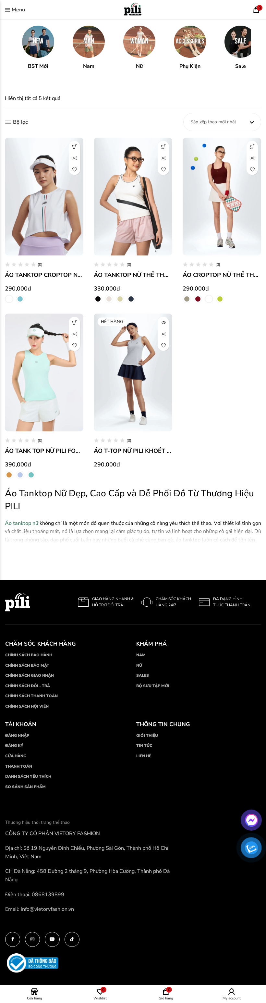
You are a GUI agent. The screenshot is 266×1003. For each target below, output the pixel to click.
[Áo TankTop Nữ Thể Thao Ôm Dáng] (133, 196)
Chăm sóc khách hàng (40, 644)
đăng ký (14, 745)
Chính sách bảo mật (27, 665)
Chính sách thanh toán (31, 696)
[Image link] (17, 601)
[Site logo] (133, 9)
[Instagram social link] (32, 939)
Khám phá (151, 644)
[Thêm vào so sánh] (74, 158)
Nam (141, 655)
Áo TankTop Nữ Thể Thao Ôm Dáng (148, 275)
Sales (142, 675)
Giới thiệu (147, 735)
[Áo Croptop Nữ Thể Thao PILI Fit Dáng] (222, 196)
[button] (38, 48)
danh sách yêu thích (28, 776)
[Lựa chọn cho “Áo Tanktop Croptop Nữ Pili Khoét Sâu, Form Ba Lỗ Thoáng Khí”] (74, 146)
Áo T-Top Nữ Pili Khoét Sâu (136, 451)
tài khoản (20, 724)
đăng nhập (17, 735)
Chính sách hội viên (27, 706)
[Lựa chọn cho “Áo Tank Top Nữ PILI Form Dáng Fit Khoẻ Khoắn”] (74, 322)
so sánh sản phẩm (25, 786)
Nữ (139, 665)
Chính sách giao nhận (29, 675)
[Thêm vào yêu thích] (74, 169)
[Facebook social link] (12, 939)
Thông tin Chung (163, 724)
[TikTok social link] (72, 939)
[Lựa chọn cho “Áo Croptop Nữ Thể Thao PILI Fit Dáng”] (252, 146)
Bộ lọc (20, 122)
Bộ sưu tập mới (152, 685)
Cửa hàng (15, 756)
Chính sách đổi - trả (27, 685)
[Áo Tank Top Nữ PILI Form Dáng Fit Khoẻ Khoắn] (44, 372)
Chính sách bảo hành (28, 655)
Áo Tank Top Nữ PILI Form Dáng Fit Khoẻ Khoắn (80, 451)
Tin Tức (144, 745)
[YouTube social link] (52, 939)
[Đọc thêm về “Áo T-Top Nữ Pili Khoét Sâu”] (163, 322)
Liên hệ (143, 756)
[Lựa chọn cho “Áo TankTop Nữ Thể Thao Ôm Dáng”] (163, 146)
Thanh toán (18, 766)
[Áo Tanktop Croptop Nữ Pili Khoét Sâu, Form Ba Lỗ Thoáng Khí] (44, 196)
